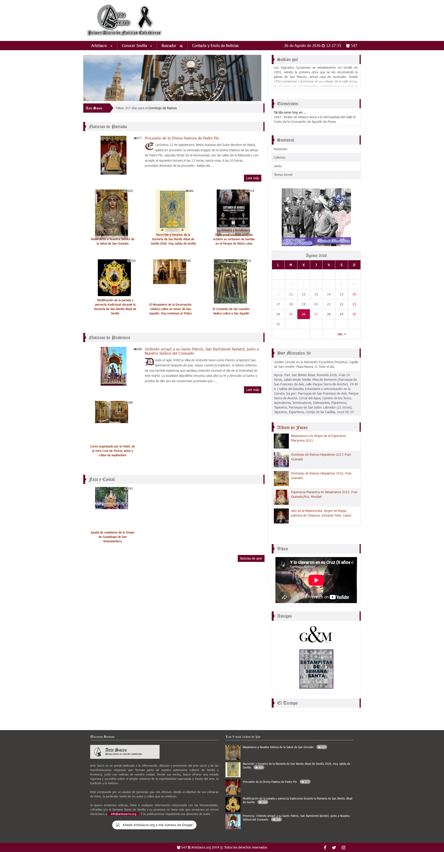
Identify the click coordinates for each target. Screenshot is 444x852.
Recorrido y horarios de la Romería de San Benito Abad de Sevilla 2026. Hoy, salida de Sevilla (173, 239)
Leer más (252, 178)
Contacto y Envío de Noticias (215, 45)
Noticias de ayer (251, 558)
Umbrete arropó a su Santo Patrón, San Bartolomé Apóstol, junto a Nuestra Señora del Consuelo (202, 351)
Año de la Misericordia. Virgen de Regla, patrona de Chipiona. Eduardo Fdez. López (321, 512)
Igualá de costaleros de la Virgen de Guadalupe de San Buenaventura (112, 536)
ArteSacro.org (201, 847)
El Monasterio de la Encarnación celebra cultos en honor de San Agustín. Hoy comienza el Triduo (170, 309)
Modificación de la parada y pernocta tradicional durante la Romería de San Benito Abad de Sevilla (115, 306)
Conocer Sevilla (135, 45)
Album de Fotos (292, 427)
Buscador (170, 45)
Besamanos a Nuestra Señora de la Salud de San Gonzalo (112, 241)
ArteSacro (99, 45)
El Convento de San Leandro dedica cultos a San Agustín (231, 311)
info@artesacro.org (123, 814)
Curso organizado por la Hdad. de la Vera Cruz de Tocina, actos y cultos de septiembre (112, 450)
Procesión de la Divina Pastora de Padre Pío (182, 137)
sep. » (341, 334)
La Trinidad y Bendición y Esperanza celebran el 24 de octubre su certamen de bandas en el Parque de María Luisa (234, 236)
